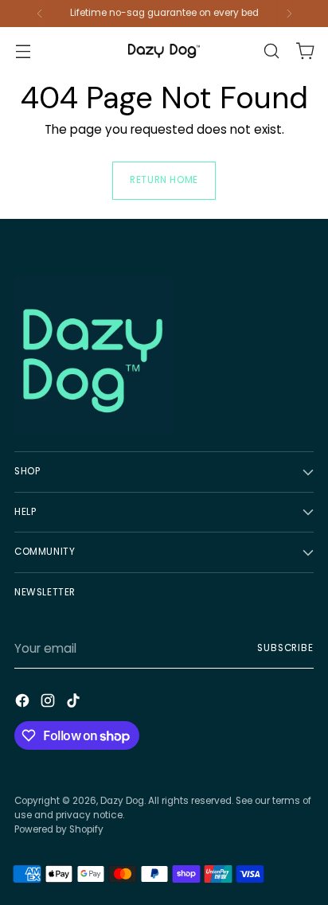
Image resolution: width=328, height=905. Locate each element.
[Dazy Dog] (164, 50)
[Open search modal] (271, 51)
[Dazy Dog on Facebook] (23, 703)
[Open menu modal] (22, 51)
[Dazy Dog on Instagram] (49, 703)
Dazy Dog (122, 800)
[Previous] (39, 13)
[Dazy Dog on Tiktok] (74, 703)
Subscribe (285, 648)
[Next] (289, 13)
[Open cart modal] (305, 51)
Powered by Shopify (58, 829)
